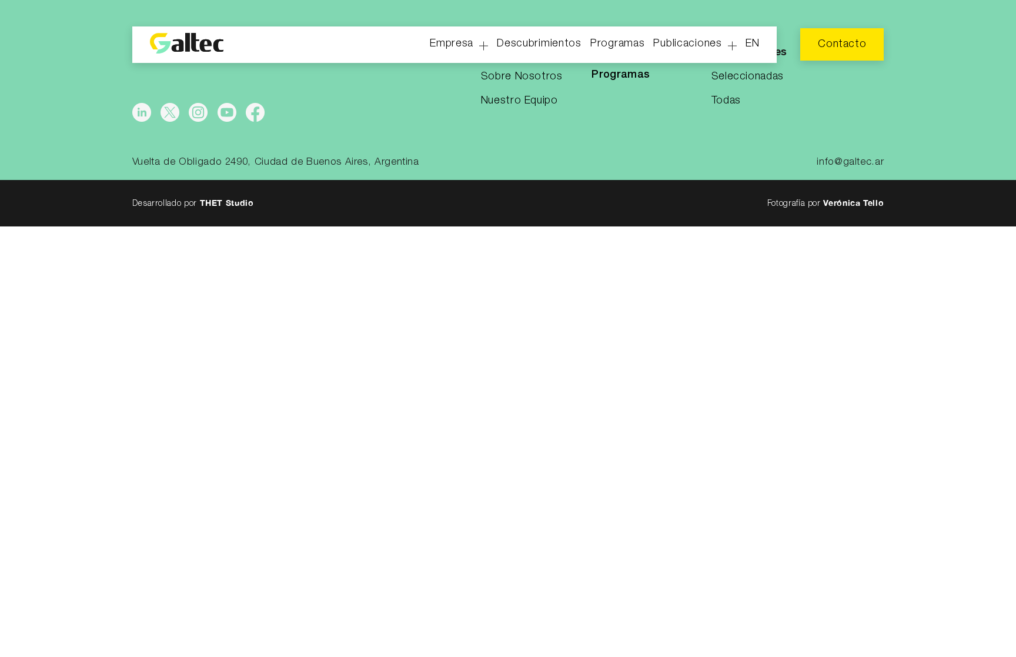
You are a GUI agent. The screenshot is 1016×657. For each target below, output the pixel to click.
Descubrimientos (539, 43)
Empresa (451, 43)
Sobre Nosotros (522, 76)
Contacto (842, 44)
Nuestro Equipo (519, 100)
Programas (617, 43)
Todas (726, 100)
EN (752, 43)
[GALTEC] (186, 44)
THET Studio (227, 203)
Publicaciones (687, 43)
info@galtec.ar (850, 162)
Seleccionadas (747, 76)
